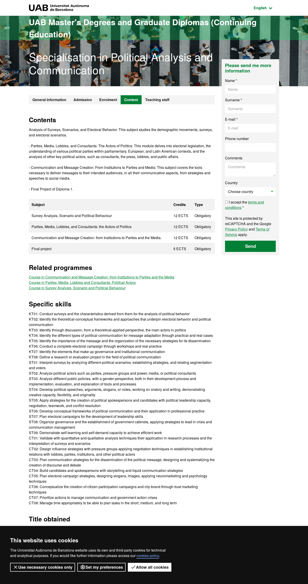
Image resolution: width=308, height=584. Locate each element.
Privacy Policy (236, 229)
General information (49, 99)
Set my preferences (104, 567)
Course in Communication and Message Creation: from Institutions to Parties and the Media (101, 277)
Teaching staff (157, 99)
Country (231, 182)
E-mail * (231, 119)
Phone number (237, 138)
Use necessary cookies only (45, 567)
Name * (231, 80)
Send (250, 246)
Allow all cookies (152, 567)
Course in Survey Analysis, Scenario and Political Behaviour (77, 287)
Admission (83, 99)
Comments (233, 158)
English (266, 7)
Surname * (233, 99)
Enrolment (108, 99)
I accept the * (244, 204)
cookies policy (147, 555)
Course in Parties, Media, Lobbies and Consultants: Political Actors (82, 282)
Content (131, 99)
